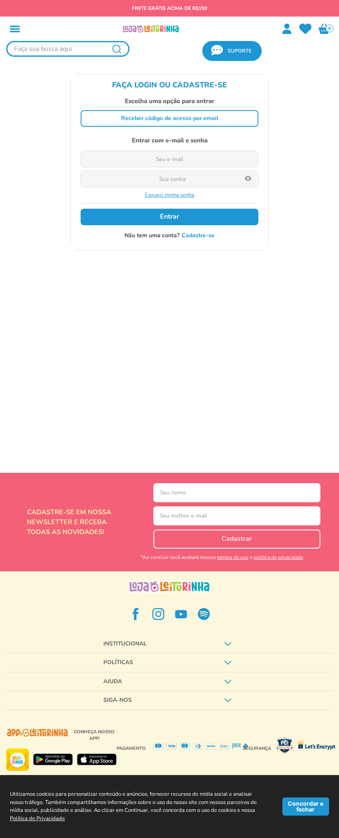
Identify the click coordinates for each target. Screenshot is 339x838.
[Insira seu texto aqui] (305, 29)
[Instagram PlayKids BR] (158, 614)
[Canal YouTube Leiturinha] (181, 614)
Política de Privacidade (37, 818)
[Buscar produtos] (116, 48)
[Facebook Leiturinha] (135, 614)
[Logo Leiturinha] (169, 586)
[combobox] (67, 51)
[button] (15, 29)
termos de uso (232, 557)
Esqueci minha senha (169, 195)
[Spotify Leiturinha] (204, 614)
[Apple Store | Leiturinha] (97, 760)
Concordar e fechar (305, 806)
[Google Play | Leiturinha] (53, 760)
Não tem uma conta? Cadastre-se (169, 235)
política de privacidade (278, 557)
